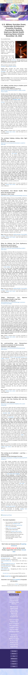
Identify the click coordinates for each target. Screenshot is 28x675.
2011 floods (14, 153)
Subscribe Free (14, 594)
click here (14, 59)
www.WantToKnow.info (6, 566)
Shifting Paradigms (14, 639)
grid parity (22, 483)
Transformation (14, 611)
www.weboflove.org (5, 568)
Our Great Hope (14, 641)
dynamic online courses (16, 531)
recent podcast (7, 266)
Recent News (14, 610)
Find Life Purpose (14, 620)
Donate (14, 666)
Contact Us (14, 663)
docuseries (3, 71)
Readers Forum (14, 642)
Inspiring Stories (14, 600)
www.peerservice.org (5, 558)
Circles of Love (14, 616)
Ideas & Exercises (14, 599)
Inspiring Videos (14, 629)
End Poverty (14, 635)
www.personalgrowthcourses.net (8, 563)
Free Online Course (14, 602)
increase (3, 102)
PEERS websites (12, 66)
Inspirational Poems (14, 631)
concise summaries (12, 528)
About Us (14, 604)
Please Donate (14, 646)
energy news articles (10, 506)
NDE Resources (14, 606)
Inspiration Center (16, 523)
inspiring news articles (10, 131)
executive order (6, 413)
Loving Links (14, 615)
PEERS (16, 584)
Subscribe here (9, 2)
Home (2, 13)
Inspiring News (14, 608)
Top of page (14, 651)
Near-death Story (14, 625)
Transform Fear (14, 621)
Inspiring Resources (14, 597)
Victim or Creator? (14, 623)
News (14, 656)
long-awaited (11, 417)
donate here (9, 0)
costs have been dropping (13, 473)
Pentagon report (17, 99)
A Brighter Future (14, 627)
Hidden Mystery (14, 637)
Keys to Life (14, 613)
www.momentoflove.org (6, 560)
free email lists (16, 579)
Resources (14, 653)
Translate (25, 5)
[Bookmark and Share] (6, 515)
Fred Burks (3, 66)
